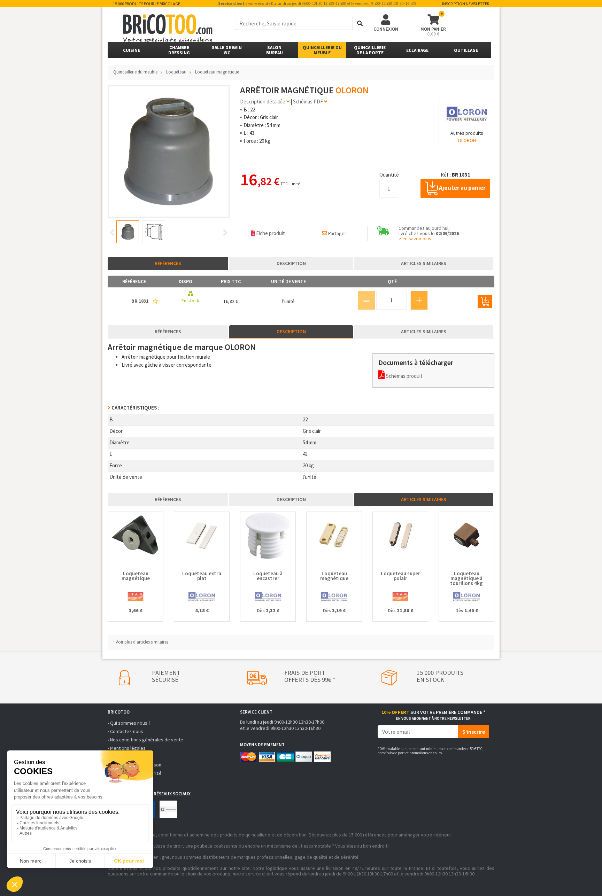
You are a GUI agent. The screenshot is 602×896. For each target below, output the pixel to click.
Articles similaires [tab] (423, 263)
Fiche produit (270, 233)
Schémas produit (404, 376)
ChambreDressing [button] (179, 50)
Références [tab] (168, 263)
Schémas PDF (308, 101)
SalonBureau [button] (274, 50)
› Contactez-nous (125, 731)
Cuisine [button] (131, 50)
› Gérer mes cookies (129, 756)
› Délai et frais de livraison (134, 765)
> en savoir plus (415, 238)
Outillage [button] (466, 50)
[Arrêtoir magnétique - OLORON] (169, 151)
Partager (336, 233)
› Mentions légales (127, 748)
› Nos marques (123, 781)
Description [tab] (291, 263)
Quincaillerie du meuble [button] (322, 50)
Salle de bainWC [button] (227, 50)
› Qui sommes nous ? (129, 723)
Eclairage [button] (417, 50)
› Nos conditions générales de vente (145, 740)
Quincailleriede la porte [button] (370, 50)
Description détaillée (263, 101)
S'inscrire (473, 731)
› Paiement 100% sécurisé (135, 773)
